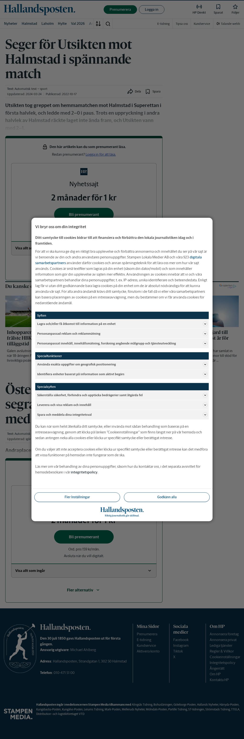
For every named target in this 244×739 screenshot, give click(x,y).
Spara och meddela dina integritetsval (64, 414)
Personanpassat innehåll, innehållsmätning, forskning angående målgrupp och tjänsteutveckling (106, 343)
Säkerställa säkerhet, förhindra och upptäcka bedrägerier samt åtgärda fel (90, 395)
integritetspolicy (84, 472)
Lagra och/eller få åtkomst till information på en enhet (76, 324)
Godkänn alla (167, 497)
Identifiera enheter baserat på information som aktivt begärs (80, 374)
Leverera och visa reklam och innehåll (64, 405)
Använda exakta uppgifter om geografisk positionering (76, 364)
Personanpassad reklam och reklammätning (68, 333)
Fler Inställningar (77, 497)
